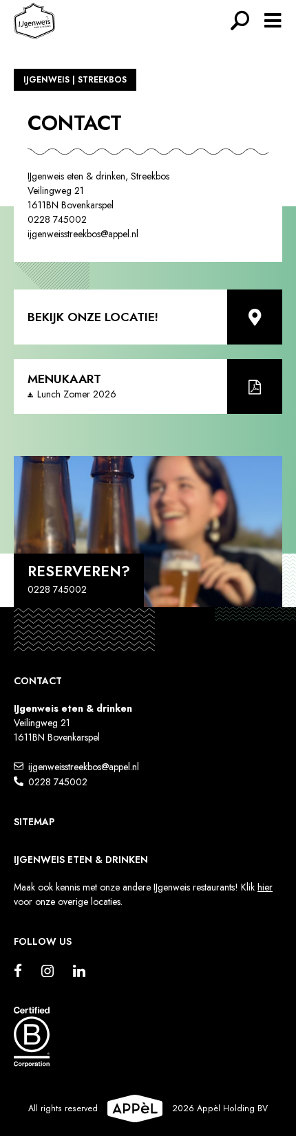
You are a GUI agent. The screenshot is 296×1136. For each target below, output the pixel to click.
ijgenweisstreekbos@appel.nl (83, 767)
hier (265, 887)
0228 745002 (57, 782)
